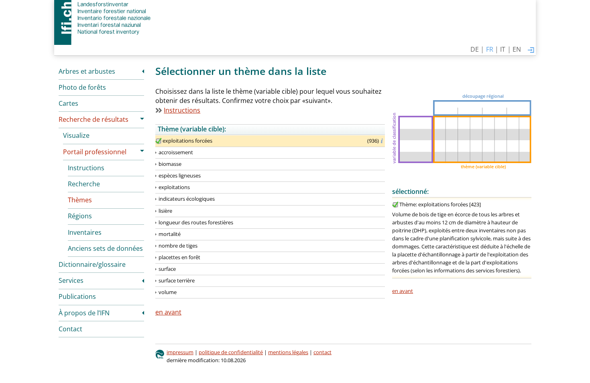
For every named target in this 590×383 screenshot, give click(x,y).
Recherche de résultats (93, 119)
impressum (180, 352)
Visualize (76, 135)
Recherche (84, 183)
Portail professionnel (94, 151)
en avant (402, 290)
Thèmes (80, 200)
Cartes (68, 103)
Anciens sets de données (105, 248)
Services (71, 280)
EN (517, 49)
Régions (80, 216)
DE (474, 49)
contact (322, 352)
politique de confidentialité (231, 352)
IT (502, 49)
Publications (77, 296)
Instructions (86, 167)
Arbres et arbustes (87, 71)
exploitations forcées (187, 140)
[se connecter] (531, 50)
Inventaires (85, 232)
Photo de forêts (82, 87)
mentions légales (288, 352)
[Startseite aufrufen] (103, 18)
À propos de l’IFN (84, 312)
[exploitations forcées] (158, 141)
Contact (70, 329)
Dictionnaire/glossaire (92, 264)
